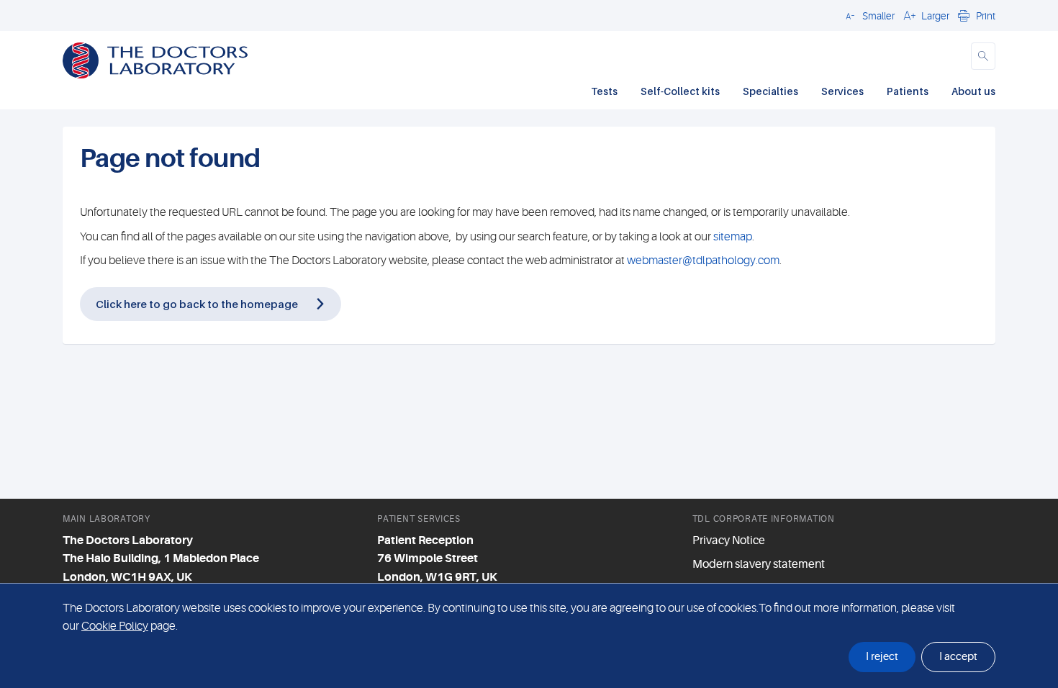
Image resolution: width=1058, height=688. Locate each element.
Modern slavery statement (758, 564)
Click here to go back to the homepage (197, 303)
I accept (958, 657)
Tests (604, 91)
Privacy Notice (728, 540)
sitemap (732, 236)
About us (973, 91)
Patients (907, 91)
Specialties (770, 91)
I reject (882, 657)
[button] (868, 15)
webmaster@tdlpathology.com (703, 260)
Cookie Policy (114, 626)
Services (842, 91)
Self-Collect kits (680, 91)
